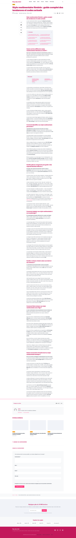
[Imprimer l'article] (21, 32)
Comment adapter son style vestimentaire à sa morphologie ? (32, 41)
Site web (20, 412)
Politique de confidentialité (46, 534)
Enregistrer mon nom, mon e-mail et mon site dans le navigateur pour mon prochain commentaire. (33, 483)
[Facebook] (57, 13)
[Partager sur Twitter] (21, 27)
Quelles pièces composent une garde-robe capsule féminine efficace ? (45, 38)
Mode (34, 1)
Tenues (42, 1)
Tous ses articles (26, 412)
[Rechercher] (63, 2)
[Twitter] (59, 13)
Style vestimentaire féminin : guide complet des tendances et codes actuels (33, 35)
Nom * (16, 465)
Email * (16, 470)
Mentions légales (39, 534)
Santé (38, 1)
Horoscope (52, 1)
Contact (52, 534)
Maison (46, 1)
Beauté (30, 1)
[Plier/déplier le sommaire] (51, 32)
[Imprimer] (63, 13)
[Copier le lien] (61, 13)
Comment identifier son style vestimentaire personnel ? (32, 38)
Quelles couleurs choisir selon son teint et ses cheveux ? (45, 41)
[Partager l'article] (21, 22)
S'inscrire (44, 510)
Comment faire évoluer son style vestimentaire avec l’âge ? (33, 43)
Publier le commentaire (19, 486)
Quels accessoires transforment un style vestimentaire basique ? (45, 43)
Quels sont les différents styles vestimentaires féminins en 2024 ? (45, 35)
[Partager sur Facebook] (21, 25)
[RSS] (60, 530)
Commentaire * (18, 456)
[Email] (63, 530)
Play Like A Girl (16, 2)
